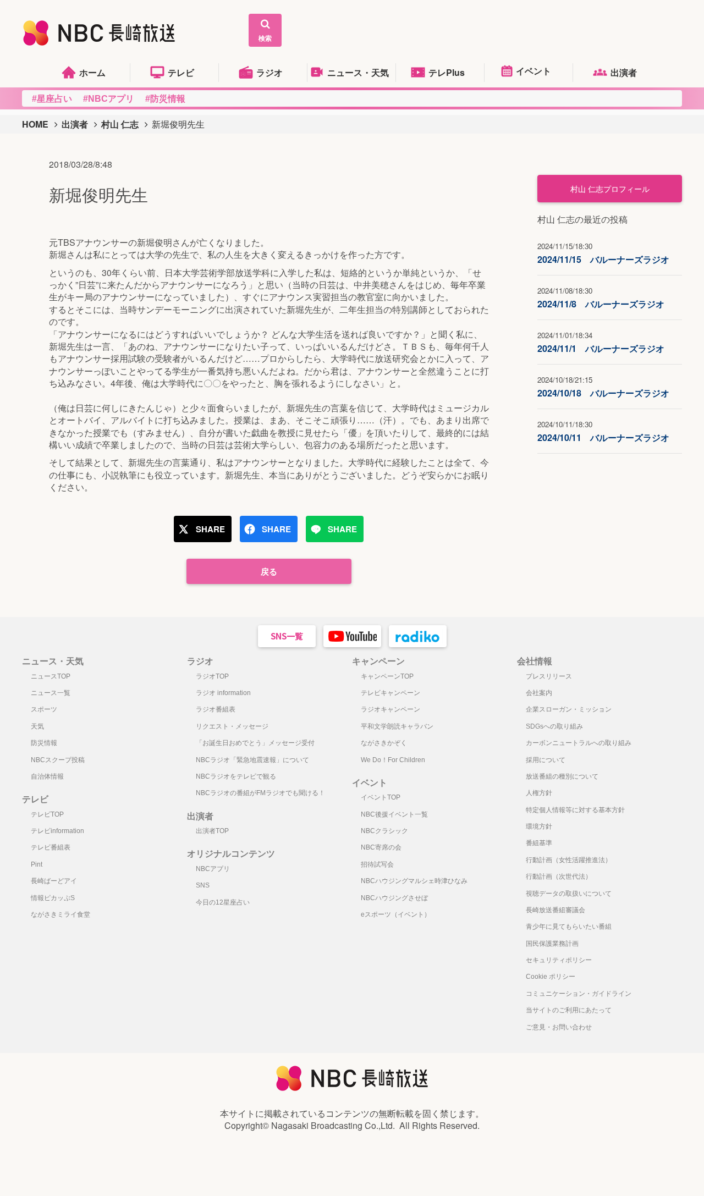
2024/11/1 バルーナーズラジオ (600, 342)
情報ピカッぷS (53, 898)
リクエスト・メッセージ (232, 726)
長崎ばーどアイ (54, 881)
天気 (37, 726)
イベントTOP (380, 797)
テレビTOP (47, 814)
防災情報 (44, 743)
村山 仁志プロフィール (610, 188)
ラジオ (269, 72)
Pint (36, 864)
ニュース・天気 (358, 72)
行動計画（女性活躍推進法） (569, 860)
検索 (265, 38)
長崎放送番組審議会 (555, 910)
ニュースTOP (50, 676)
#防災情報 (165, 98)
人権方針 (539, 793)
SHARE (210, 529)
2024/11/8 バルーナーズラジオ (600, 297)
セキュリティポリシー (559, 960)
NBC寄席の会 (381, 847)
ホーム (92, 72)
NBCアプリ (213, 869)
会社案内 (539, 693)
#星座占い (52, 98)
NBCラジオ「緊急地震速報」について (252, 760)
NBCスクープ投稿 (58, 760)
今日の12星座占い (223, 902)
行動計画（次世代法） (559, 876)
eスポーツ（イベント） (396, 914)
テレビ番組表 (50, 847)
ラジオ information (223, 693)
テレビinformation (57, 831)
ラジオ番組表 (215, 709)
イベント (533, 70)
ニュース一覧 (50, 693)
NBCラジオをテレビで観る (236, 776)
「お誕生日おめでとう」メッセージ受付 (255, 743)
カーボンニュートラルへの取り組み (578, 743)
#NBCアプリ (108, 98)
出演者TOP (212, 831)
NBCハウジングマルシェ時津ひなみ (414, 881)
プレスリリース (549, 676)
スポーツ (44, 709)
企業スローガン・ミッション (569, 709)
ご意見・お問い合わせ (559, 1027)
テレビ (181, 72)
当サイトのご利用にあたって (569, 1010)
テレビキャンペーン (390, 693)
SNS (203, 885)
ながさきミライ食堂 (60, 914)
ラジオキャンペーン (390, 709)
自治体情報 (47, 776)
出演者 (623, 72)
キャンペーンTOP (387, 676)
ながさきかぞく (384, 743)
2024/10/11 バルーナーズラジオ (603, 431)
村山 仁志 (120, 124)
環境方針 (539, 826)
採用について (545, 760)
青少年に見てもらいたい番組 (569, 926)
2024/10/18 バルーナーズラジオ (603, 386)
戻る (269, 571)
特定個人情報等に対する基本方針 (575, 810)
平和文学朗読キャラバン (397, 726)
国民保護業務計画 (552, 943)
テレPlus (446, 72)
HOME (35, 124)
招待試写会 (377, 864)
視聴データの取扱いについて (569, 893)
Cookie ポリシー (550, 976)
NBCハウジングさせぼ (394, 898)
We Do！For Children (393, 760)
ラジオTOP (212, 676)
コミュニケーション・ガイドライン (578, 993)
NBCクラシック (384, 831)
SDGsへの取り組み (554, 726)
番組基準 (539, 843)
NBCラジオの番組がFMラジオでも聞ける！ (260, 793)
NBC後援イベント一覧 (394, 814)
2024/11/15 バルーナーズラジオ (603, 253)
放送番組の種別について (562, 776)
